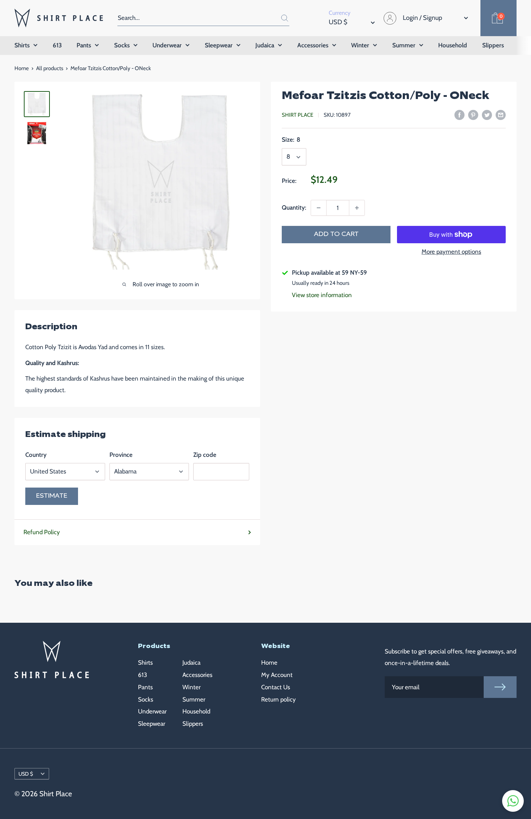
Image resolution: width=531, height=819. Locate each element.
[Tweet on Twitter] (487, 114)
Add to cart (336, 234)
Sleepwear (219, 45)
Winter (360, 45)
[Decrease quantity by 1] (318, 207)
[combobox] (194, 18)
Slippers (493, 45)
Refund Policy (41, 532)
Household (452, 45)
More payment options (451, 251)
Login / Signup (422, 18)
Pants (84, 45)
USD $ (25, 774)
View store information (322, 295)
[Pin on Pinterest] (473, 114)
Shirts (22, 45)
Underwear (167, 45)
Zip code (204, 454)
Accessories (312, 45)
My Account (277, 674)
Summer (403, 45)
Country (36, 454)
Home (21, 68)
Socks (122, 45)
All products (49, 68)
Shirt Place (297, 115)
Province (121, 454)
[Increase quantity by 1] (356, 207)
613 (57, 45)
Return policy (278, 699)
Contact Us (275, 687)
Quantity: (294, 207)
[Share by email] (501, 114)
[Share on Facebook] (459, 114)
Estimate (51, 496)
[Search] (280, 18)
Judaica (264, 45)
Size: (291, 139)
